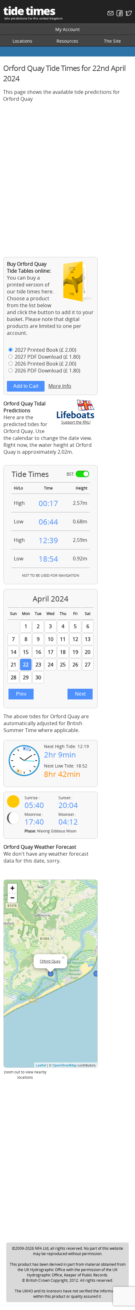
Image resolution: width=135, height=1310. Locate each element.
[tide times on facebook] (119, 14)
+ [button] (12, 888)
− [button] (12, 898)
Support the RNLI (75, 422)
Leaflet (41, 1064)
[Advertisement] (67, 174)
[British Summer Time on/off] (82, 474)
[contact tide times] (110, 14)
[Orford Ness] (96, 973)
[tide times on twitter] (128, 14)
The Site (112, 41)
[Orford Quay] (50, 973)
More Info (59, 385)
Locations (22, 41)
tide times (29, 11)
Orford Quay (50, 961)
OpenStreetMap (64, 1064)
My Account (67, 29)
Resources (67, 41)
